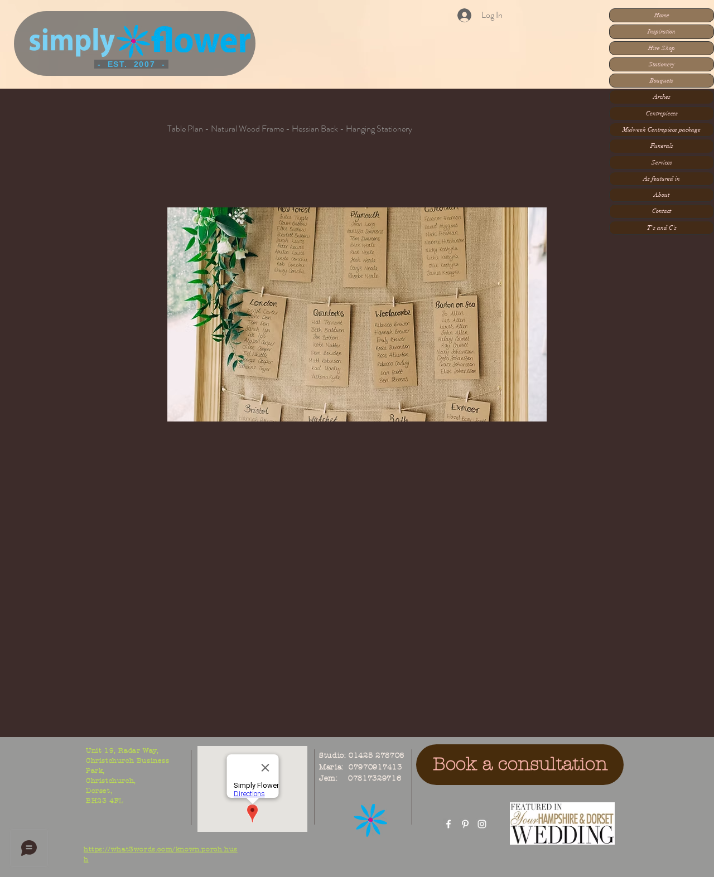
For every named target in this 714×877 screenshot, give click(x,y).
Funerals (661, 145)
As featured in (661, 178)
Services (662, 162)
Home (661, 15)
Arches (661, 96)
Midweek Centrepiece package (662, 129)
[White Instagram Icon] (482, 824)
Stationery (662, 64)
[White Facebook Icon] (448, 824)
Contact (661, 211)
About (661, 194)
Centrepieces (662, 113)
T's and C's (662, 227)
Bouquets (661, 80)
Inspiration (662, 31)
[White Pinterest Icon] (465, 824)
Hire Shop (661, 48)
